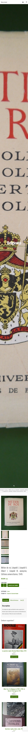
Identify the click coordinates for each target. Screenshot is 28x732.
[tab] (5, 600)
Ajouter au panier (13, 585)
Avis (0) (22, 600)
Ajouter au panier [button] (14, 657)
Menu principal (4, 2)
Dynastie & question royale (12, 593)
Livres (6, 489)
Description (5, 600)
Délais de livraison (14, 600)
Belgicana (14, 242)
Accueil (2, 489)
